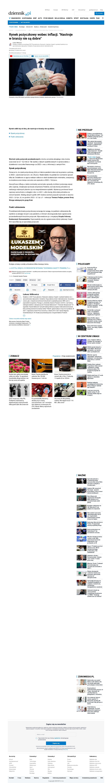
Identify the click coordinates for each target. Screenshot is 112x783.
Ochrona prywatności (59, 778)
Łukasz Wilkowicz (40, 44)
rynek (25, 280)
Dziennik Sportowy (53, 27)
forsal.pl (55, 10)
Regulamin (46, 778)
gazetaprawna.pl (93, 10)
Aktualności (25, 22)
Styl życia (69, 771)
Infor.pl (11, 759)
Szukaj (100, 13)
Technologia (33, 761)
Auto (31, 759)
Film (49, 769)
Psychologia (70, 769)
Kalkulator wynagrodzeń (96, 771)
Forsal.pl (11, 765)
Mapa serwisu (74, 778)
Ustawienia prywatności (89, 778)
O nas (19, 778)
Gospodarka (13, 22)
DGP (73, 10)
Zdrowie (32, 769)
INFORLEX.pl (65, 10)
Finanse (69, 761)
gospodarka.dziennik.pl (20, 30)
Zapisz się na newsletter (41, 56)
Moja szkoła (51, 765)
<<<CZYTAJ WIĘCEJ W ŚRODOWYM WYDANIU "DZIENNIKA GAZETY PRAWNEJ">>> (39, 268)
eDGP (10, 763)
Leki (68, 763)
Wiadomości (33, 765)
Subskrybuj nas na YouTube (21, 56)
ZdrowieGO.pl (81, 10)
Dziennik (11, 30)
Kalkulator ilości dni (94, 761)
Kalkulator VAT (93, 765)
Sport (31, 767)
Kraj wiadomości (68, 356)
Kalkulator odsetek (94, 767)
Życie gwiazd (51, 767)
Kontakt (11, 778)
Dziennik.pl (33, 756)
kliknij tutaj (65, 749)
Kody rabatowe (52, 761)
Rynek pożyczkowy (17, 133)
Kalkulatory (93, 756)
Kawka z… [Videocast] (40, 27)
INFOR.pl (47, 10)
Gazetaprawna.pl (13, 761)
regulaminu (57, 738)
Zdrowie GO (29, 27)
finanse (18, 280)
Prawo (69, 759)
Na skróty (12, 756)
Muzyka (50, 771)
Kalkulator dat (93, 759)
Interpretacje (12, 769)
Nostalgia (22, 27)
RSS (102, 778)
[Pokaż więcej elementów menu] (102, 18)
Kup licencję (27, 273)
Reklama (27, 778)
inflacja (33, 280)
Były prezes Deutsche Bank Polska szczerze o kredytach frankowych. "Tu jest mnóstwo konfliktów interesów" (20, 323)
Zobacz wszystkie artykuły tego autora (20, 318)
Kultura (49, 773)
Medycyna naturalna (72, 765)
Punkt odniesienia (17, 137)
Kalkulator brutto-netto (95, 769)
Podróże (32, 771)
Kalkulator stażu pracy (95, 763)
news (29, 30)
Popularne (56, 356)
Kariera (36, 778)
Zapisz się (56, 743)
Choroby (69, 767)
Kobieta (50, 759)
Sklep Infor (12, 771)
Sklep (101, 10)
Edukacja (50, 763)
